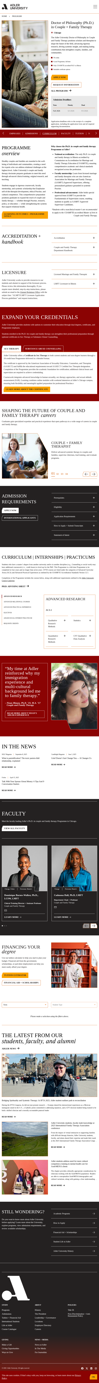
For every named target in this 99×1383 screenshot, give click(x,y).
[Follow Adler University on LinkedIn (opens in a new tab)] (91, 1368)
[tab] (11, 349)
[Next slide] (93, 474)
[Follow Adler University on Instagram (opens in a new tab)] (95, 1368)
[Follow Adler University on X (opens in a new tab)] (86, 1368)
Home (4, 16)
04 (66, 474)
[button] (2, 925)
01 (53, 473)
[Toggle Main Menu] (95, 6)
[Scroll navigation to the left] (3, 133)
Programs (17, 16)
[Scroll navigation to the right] (95, 133)
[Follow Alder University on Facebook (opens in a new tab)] (82, 1368)
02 (57, 474)
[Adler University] (15, 6)
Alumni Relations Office (30, 292)
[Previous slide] (86, 474)
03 (62, 474)
